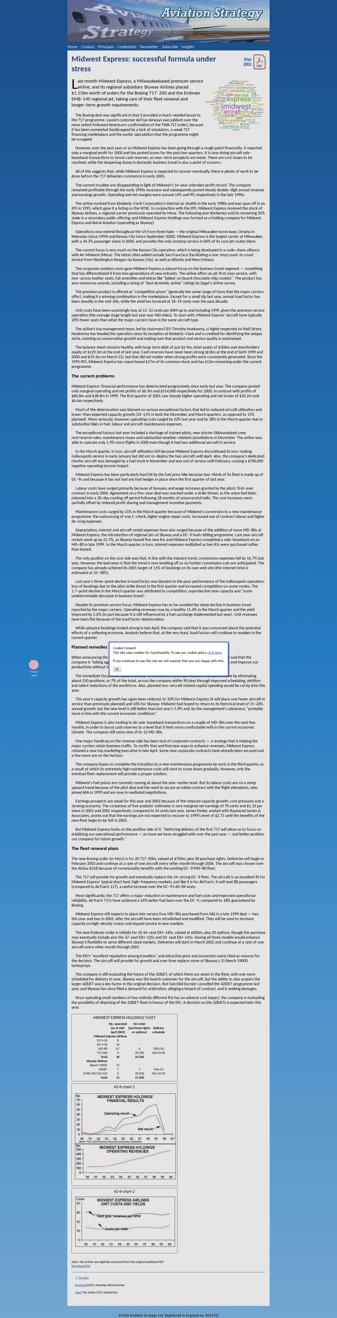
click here (214, 653)
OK (117, 669)
